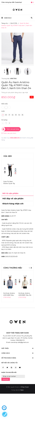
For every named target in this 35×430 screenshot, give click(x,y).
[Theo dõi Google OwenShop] (11, 367)
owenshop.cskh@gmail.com (19, 342)
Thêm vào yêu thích (9, 133)
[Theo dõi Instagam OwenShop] (15, 367)
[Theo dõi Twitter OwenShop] (7, 367)
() (33, 2)
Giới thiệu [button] (5, 348)
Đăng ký (5, 379)
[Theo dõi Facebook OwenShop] (3, 367)
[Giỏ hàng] (32, 2)
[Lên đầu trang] (30, 423)
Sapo (22, 390)
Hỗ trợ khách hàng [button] (8, 358)
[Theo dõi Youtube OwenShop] (19, 367)
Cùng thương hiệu (12, 268)
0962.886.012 (15, 138)
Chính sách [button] (5, 353)
